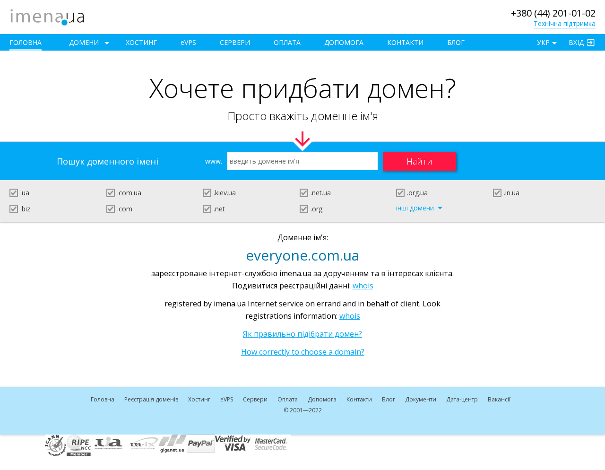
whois (363, 285)
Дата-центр (462, 399)
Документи (420, 399)
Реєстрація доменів (151, 399)
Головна (25, 42)
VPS (188, 42)
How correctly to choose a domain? (302, 352)
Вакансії (499, 399)
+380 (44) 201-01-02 (553, 13)
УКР (543, 42)
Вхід (576, 42)
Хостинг (141, 42)
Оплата (287, 42)
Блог (456, 42)
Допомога (343, 42)
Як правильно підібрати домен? (302, 334)
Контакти (405, 42)
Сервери (235, 42)
